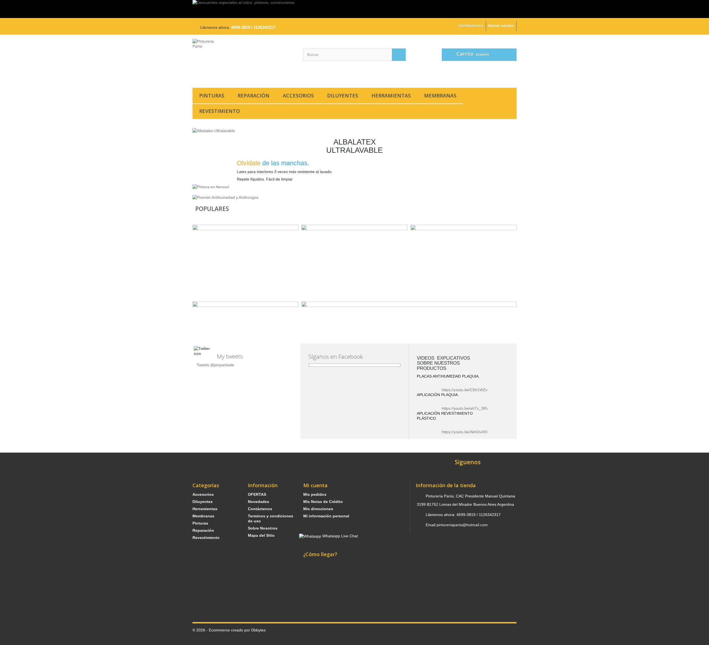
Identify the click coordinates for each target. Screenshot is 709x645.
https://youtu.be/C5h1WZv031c (469, 390)
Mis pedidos (315, 494)
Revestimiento (219, 111)
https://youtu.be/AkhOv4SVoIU (468, 432)
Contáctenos (471, 25)
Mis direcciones (318, 509)
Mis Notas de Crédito (323, 501)
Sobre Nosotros (263, 528)
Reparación (253, 95)
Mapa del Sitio (261, 535)
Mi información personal (326, 516)
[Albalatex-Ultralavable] (213, 130)
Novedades (258, 501)
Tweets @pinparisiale (215, 365)
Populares (212, 208)
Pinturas (211, 95)
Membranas (440, 95)
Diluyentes (342, 95)
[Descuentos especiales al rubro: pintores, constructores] (354, 9)
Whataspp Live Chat (339, 536)
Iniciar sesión (501, 25)
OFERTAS (257, 494)
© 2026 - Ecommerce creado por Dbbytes (229, 630)
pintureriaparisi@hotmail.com (462, 525)
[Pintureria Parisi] (243, 60)
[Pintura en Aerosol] (210, 186)
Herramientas (391, 95)
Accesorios (298, 95)
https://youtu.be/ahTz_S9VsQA (469, 408)
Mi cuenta (315, 485)
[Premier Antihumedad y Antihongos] (225, 197)
